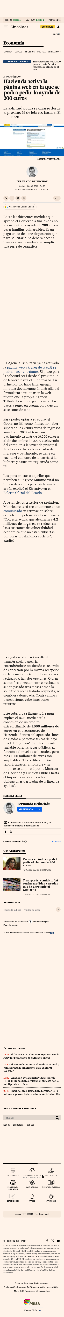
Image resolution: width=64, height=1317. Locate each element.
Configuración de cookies (15, 1287)
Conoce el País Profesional (32, 1214)
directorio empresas (51, 1187)
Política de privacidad (36, 1287)
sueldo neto (51, 1175)
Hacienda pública (12, 910)
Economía (13, 43)
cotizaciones (13, 1201)
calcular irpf (13, 1175)
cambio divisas (32, 1187)
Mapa (16, 1291)
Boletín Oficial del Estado (22, 493)
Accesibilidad (53, 1287)
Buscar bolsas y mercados (19, 1108)
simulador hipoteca (32, 1175)
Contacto (19, 1283)
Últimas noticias (14, 1048)
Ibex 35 (8, 20)
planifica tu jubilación (13, 1188)
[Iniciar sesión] (58, 26)
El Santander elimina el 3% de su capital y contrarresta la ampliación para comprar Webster (31, 1067)
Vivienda (8, 52)
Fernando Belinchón (32, 181)
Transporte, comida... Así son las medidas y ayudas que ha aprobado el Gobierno (40, 885)
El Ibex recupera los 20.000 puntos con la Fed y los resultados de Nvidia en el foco (47, 65)
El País (56, 34)
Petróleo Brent (55, 20)
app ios (32, 1201)
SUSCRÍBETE (47, 27)
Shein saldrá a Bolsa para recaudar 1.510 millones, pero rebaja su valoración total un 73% (31, 1092)
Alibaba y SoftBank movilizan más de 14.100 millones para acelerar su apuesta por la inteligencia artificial (31, 1081)
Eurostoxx (18, 1125)
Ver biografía (26, 809)
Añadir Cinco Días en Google (21, 207)
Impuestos (30, 52)
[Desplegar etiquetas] (58, 909)
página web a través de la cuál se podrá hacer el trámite (29, 369)
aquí (52, 932)
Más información (10, 925)
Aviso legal (28, 1283)
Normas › (56, 841)
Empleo (18, 52)
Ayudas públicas (32, 910)
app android (51, 1201)
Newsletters (30, 1291)
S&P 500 (30, 20)
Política (41, 52)
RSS (22, 1291)
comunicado (12, 511)
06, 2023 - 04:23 (36, 186)
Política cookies (41, 1283)
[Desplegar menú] (5, 27)
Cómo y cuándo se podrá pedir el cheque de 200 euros (40, 862)
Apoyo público (11, 77)
